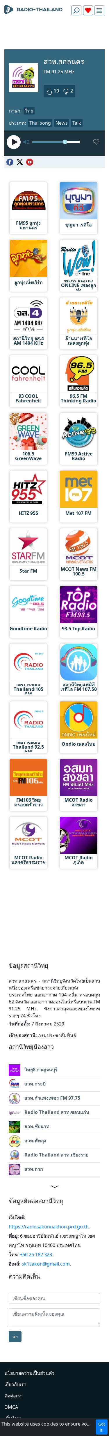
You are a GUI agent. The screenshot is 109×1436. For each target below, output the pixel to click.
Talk (76, 123)
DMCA (11, 1407)
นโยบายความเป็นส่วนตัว (29, 1373)
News (62, 123)
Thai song (40, 123)
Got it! (101, 1427)
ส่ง (15, 1336)
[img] (99, 11)
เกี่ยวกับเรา (15, 1384)
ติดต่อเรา (13, 1396)
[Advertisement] (54, 33)
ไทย (29, 111)
